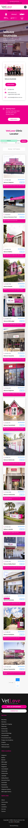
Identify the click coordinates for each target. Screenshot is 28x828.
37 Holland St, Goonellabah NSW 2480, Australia (14, 428)
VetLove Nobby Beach (10, 564)
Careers (3, 811)
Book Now (10, 84)
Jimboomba (4, 773)
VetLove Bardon (8, 286)
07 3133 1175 (10, 46)
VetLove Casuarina (9, 355)
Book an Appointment (14, 706)
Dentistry (3, 722)
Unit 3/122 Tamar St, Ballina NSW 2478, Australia (14, 254)
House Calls (4, 731)
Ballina (3, 757)
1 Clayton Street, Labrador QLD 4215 (11, 532)
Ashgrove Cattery (6, 789)
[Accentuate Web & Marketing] (14, 822)
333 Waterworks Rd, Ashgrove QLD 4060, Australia (14, 185)
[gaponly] (14, 19)
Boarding (3, 719)
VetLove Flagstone (9, 390)
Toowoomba (4, 787)
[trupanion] (22, 19)
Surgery (3, 742)
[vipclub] (6, 16)
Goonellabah (4, 769)
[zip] (22, 16)
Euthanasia (4, 728)
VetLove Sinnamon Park (10, 217)
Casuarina (4, 764)
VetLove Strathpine (9, 634)
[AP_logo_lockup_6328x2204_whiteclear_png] (14, 16)
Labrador (3, 775)
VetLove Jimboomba (9, 494)
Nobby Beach (5, 778)
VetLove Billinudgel (9, 321)
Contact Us (14, 711)
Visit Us (22, 182)
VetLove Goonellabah (9, 425)
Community (4, 802)
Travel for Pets (5, 744)
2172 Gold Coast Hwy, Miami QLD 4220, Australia (14, 567)
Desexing (3, 726)
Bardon (3, 759)
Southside (4, 782)
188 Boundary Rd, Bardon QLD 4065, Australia (14, 289)
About (3, 800)
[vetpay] (6, 19)
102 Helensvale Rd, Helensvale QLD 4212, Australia (14, 463)
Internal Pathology (6, 733)
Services (3, 809)
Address (9, 140)
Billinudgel (4, 762)
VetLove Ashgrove (9, 182)
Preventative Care (6, 737)
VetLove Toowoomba (9, 669)
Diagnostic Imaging (6, 724)
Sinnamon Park (5, 780)
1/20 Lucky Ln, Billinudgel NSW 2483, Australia (14, 324)
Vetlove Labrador (8, 529)
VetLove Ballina (8, 251)
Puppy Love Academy (7, 740)
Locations (4, 806)
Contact (3, 804)
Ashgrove (4, 755)
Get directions (21, 179)
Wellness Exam (5, 746)
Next (18, 685)
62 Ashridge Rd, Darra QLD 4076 (11, 220)
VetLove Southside (9, 600)
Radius (18, 140)
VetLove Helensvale (9, 460)
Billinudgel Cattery (6, 791)
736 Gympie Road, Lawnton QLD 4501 (12, 637)
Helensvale (4, 771)
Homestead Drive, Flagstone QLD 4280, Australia (14, 393)
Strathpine (4, 784)
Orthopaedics (5, 735)
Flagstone (4, 766)
